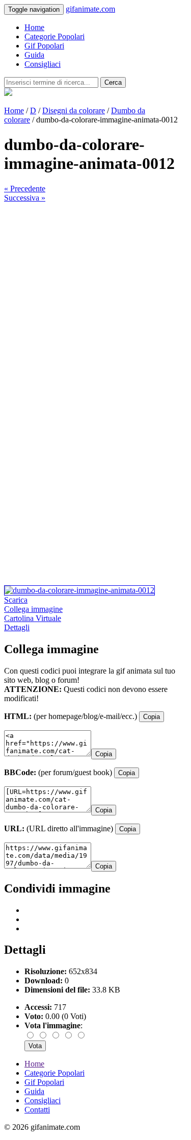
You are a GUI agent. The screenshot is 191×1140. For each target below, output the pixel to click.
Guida (34, 55)
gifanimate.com (90, 9)
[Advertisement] (95, 298)
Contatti (37, 1109)
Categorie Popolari (54, 36)
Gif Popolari (44, 45)
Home (34, 27)
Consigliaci (42, 64)
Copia (151, 717)
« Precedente (24, 188)
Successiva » (24, 197)
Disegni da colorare (73, 110)
